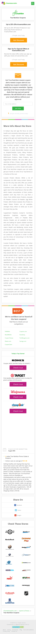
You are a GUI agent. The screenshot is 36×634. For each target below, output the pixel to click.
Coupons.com (23, 331)
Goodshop (22, 335)
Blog (21, 629)
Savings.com (22, 341)
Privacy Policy (6, 631)
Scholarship (15, 629)
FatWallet (7, 331)
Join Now (18, 108)
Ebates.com (8, 341)
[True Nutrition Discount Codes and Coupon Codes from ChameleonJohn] (9, 3)
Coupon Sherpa (9, 338)
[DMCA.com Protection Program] (18, 627)
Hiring (9, 629)
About (4, 629)
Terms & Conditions (28, 629)
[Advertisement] (18, 429)
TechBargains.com (24, 338)
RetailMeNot (8, 335)
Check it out (18, 368)
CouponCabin (8, 344)
